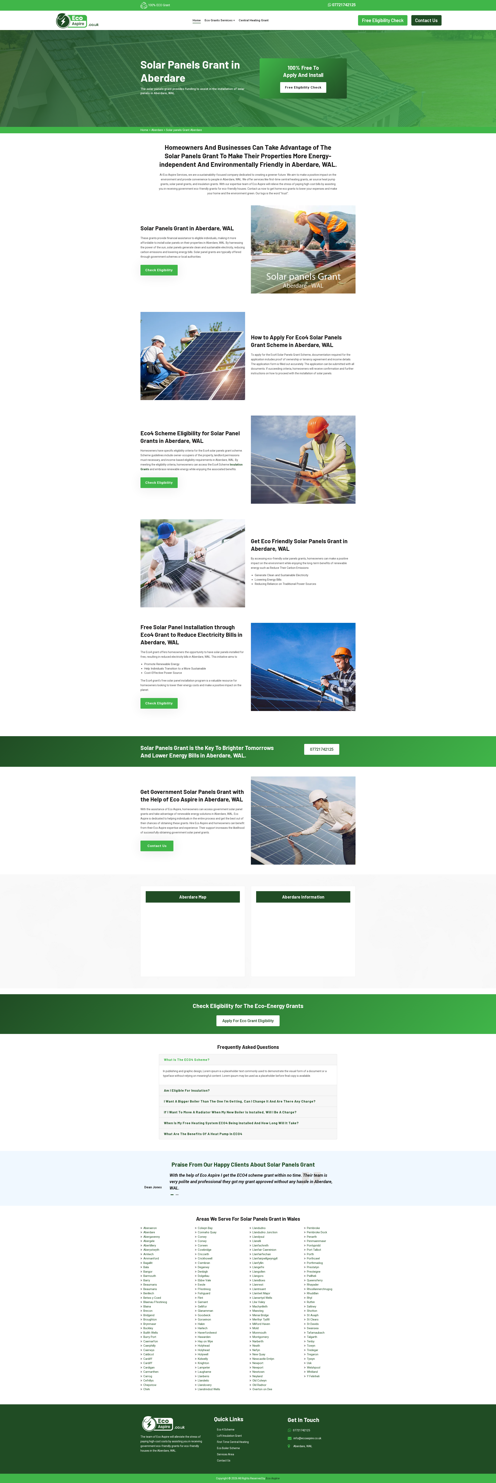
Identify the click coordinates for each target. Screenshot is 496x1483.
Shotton (312, 1311)
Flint (200, 1298)
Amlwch (148, 1254)
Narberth (258, 1341)
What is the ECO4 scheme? (187, 1059)
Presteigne (313, 1271)
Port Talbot (314, 1249)
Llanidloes (258, 1280)
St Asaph (313, 1315)
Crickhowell (205, 1258)
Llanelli (256, 1241)
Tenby (310, 1341)
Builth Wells (150, 1332)
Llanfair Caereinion (264, 1249)
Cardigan (149, 1367)
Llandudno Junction (264, 1232)
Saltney (311, 1306)
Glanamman (205, 1311)
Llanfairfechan (261, 1254)
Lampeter (204, 1367)
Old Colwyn (259, 1380)
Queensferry (315, 1280)
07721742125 (343, 5)
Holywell (203, 1354)
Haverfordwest (207, 1332)
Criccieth (203, 1254)
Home (197, 20)
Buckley (148, 1328)
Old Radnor (259, 1385)
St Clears (313, 1319)
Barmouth (149, 1276)
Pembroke (313, 1228)
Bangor (147, 1271)
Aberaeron (150, 1228)
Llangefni (258, 1267)
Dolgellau (203, 1276)
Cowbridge (204, 1249)
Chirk (146, 1389)
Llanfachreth (260, 1245)
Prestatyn (313, 1267)
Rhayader (313, 1284)
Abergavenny (151, 1237)
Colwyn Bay (205, 1228)
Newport (257, 1363)
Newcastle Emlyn (263, 1359)
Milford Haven (261, 1324)
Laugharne (204, 1372)
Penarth (312, 1237)
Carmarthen (150, 1372)
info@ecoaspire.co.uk (307, 1438)
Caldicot (148, 1354)
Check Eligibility (159, 270)
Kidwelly (203, 1359)
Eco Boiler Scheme (228, 1448)
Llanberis (203, 1376)
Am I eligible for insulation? (187, 1090)
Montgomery (260, 1337)
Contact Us (426, 20)
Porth (310, 1254)
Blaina (147, 1306)
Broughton (150, 1319)
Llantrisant (259, 1289)
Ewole (201, 1284)
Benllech (148, 1293)
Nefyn (256, 1350)
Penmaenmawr (316, 1241)
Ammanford (151, 1258)
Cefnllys (148, 1380)
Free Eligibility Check (383, 20)
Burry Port (149, 1337)
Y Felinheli (313, 1376)
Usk (309, 1363)
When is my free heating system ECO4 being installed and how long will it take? (231, 1123)
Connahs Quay (207, 1232)
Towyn (311, 1345)
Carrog (147, 1376)
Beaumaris (150, 1284)
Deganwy (203, 1267)
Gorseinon (204, 1319)
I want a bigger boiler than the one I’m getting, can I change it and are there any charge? (240, 1101)
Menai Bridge (260, 1315)
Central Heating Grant (254, 20)
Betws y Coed (152, 1298)
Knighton (203, 1363)
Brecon (147, 1311)
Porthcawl (313, 1258)
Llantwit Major (261, 1293)
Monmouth (259, 1332)
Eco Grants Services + (220, 20)
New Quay (258, 1354)
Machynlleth (260, 1306)
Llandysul (258, 1237)
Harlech (203, 1328)
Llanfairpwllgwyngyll (264, 1258)
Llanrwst (257, 1284)
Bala (146, 1267)
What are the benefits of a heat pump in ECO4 (203, 1134)
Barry (146, 1280)
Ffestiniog (204, 1289)
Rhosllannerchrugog (319, 1289)
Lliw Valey (258, 1302)
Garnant (203, 1302)
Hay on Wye (205, 1341)
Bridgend (148, 1315)
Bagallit (147, 1263)
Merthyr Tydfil (261, 1319)
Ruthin (311, 1302)
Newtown (258, 1372)
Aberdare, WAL (302, 1446)
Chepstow (149, 1385)
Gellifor (202, 1306)
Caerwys (148, 1350)
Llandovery (205, 1385)
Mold (255, 1328)
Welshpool (313, 1367)
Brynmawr (149, 1324)
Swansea (313, 1328)
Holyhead (204, 1345)
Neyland (257, 1376)
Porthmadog (315, 1263)
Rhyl (309, 1298)
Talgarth (312, 1337)
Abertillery (149, 1245)
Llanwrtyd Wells (262, 1298)
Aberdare (157, 130)
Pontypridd (313, 1245)
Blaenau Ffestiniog (155, 1302)
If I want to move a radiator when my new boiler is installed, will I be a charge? (230, 1112)
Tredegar (312, 1350)
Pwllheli (311, 1276)
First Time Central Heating (233, 1441)
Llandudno (259, 1228)
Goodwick (204, 1315)
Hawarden (204, 1337)
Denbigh (203, 1271)
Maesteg (258, 1311)
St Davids (313, 1324)
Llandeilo (203, 1380)
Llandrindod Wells (209, 1389)
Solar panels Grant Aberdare (184, 130)
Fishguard (204, 1293)
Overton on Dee (262, 1389)
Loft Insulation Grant (229, 1435)
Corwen (203, 1245)
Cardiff (147, 1359)
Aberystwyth (151, 1249)
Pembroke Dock (317, 1232)
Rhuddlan (313, 1293)
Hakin (201, 1324)
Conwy (202, 1237)
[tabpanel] (252, 1181)
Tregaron (312, 1354)
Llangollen (258, 1271)
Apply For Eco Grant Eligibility (248, 1020)
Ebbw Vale (204, 1280)
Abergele (149, 1241)
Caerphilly (149, 1345)
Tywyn (311, 1359)
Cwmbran (204, 1263)
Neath (256, 1345)
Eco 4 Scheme (225, 1429)
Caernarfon (150, 1341)
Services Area (225, 1454)
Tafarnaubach (316, 1332)
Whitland (312, 1372)
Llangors (258, 1276)
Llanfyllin (258, 1263)
